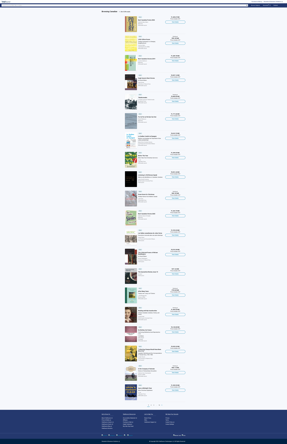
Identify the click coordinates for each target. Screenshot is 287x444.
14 (159, 405)
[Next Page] (162, 405)
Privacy (167, 418)
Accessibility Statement (129, 418)
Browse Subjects (255, 5)
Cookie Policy (169, 422)
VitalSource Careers (107, 422)
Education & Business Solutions (272, 1)
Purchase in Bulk (256, 1)
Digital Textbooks (127, 424)
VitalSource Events (107, 424)
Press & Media (106, 420)
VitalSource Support (149, 422)
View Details (175, 22)
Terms (167, 420)
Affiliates (125, 420)
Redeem (275, 5)
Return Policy (147, 418)
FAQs (145, 420)
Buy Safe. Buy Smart (128, 426)
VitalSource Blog (106, 426)
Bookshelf (266, 5)
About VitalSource (106, 418)
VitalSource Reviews (107, 428)
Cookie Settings (170, 424)
